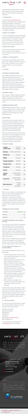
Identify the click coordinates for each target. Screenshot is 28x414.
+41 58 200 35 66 (9, 369)
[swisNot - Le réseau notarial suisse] (11, 2)
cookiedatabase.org (6, 323)
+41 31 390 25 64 (9, 371)
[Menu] (24, 2)
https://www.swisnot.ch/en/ (14, 20)
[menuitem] (24, 2)
